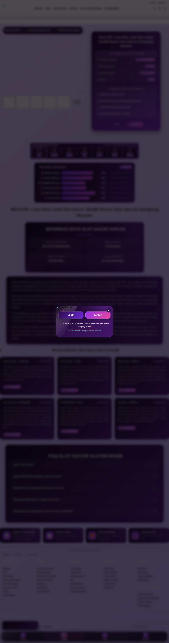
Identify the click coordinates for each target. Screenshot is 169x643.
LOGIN (71, 315)
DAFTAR (98, 315)
